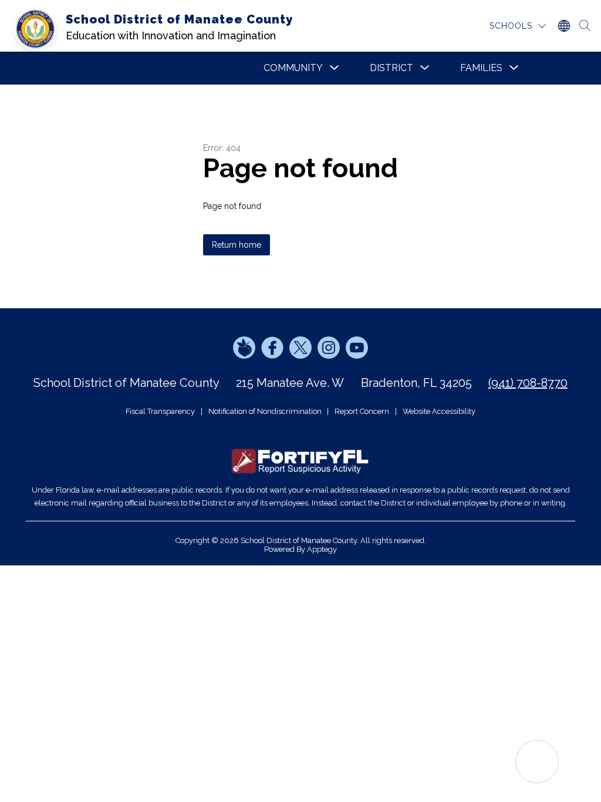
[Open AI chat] (537, 761)
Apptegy (322, 549)
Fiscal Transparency (160, 411)
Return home (236, 245)
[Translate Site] (563, 25)
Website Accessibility (439, 411)
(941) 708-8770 (528, 383)
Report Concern (362, 411)
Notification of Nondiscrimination (265, 411)
